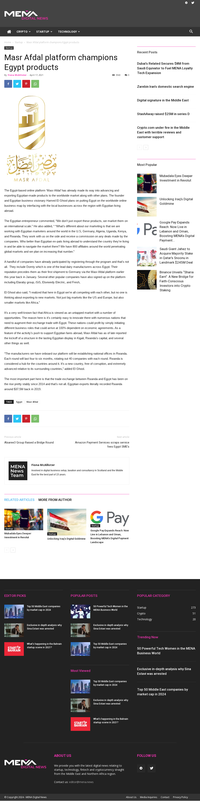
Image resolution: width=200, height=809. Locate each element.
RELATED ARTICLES (19, 500)
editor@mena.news (81, 782)
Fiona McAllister (17, 74)
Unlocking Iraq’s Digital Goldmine (66, 538)
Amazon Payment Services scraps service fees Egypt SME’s (102, 444)
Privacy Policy (180, 797)
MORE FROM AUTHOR (55, 500)
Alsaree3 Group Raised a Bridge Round (29, 442)
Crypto (22, 31)
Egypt (19, 401)
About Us (131, 797)
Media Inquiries (148, 797)
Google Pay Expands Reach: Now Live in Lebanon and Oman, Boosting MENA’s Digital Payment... (177, 231)
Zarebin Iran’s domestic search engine (165, 86)
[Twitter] (193, 2)
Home (7, 42)
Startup (42, 31)
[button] (191, 32)
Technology (67, 31)
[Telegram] (186, 2)
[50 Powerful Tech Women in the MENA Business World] (80, 611)
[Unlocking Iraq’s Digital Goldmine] (66, 522)
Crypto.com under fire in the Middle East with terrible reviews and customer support (163, 132)
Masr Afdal (32, 401)
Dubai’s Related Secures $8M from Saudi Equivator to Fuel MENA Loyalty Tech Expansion (165, 68)
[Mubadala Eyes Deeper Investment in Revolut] (23, 519)
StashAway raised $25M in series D (163, 114)
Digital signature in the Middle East (163, 100)
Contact (165, 797)
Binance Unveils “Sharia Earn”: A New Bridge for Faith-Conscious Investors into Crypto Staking (177, 281)
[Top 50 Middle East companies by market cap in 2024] (14, 611)
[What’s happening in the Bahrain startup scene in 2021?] (14, 649)
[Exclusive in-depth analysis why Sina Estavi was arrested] (14, 630)
